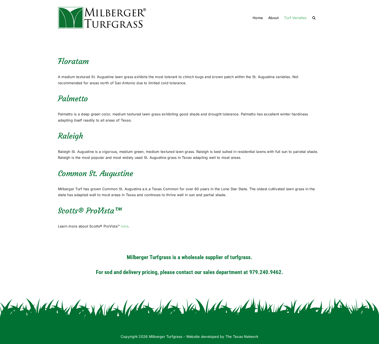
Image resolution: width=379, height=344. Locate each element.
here (124, 226)
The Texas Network (241, 336)
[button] (314, 18)
